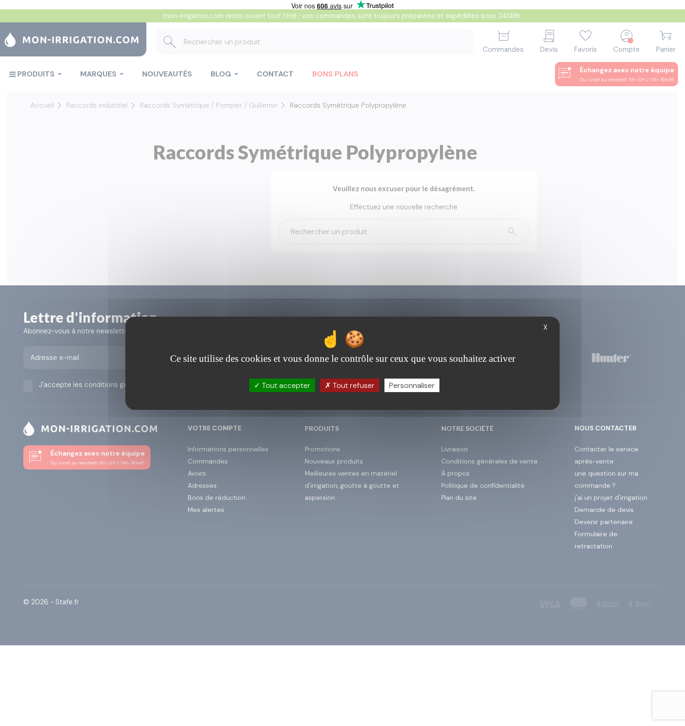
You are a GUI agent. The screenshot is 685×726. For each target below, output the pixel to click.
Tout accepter (285, 385)
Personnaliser (412, 385)
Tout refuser (353, 385)
